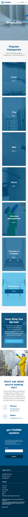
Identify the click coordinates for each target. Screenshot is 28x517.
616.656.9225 (14, 409)
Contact (4, 487)
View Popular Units (14, 341)
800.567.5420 (14, 411)
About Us (4, 485)
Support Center (6, 476)
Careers (4, 491)
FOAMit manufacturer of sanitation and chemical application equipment (6, 2)
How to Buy (5, 489)
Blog (3, 493)
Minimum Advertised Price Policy (11, 495)
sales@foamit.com (16, 418)
